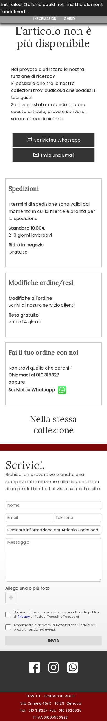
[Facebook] (34, 667)
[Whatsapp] (72, 667)
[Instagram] (53, 667)
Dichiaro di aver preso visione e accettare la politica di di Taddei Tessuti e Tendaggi (57, 614)
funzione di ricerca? (33, 76)
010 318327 (38, 710)
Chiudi (69, 18)
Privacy (24, 616)
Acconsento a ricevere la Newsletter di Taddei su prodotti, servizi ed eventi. (54, 627)
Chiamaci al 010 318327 (34, 375)
